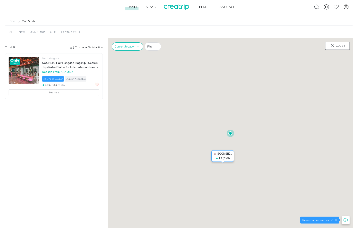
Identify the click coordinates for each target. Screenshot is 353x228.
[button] (15, 21)
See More (54, 92)
